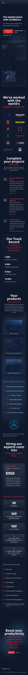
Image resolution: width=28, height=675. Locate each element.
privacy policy (23, 672)
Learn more (13, 193)
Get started (11, 652)
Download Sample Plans (19, 31)
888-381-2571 (8, 35)
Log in (18, 652)
